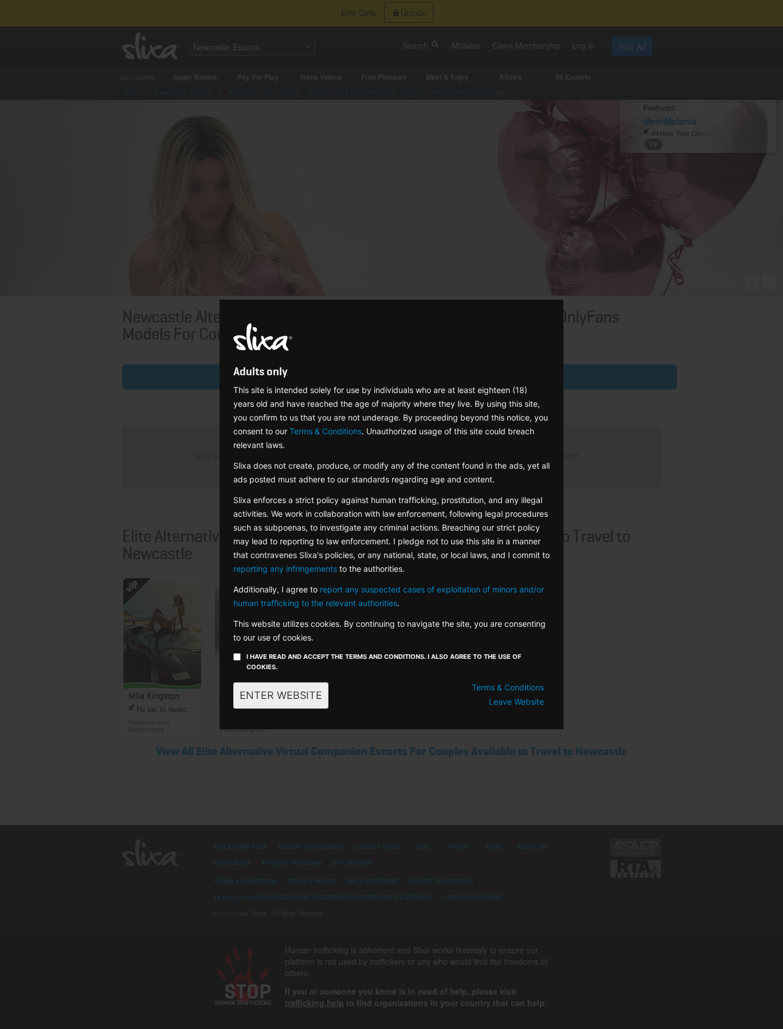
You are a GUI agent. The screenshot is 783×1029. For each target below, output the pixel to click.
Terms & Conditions (325, 431)
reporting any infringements (285, 569)
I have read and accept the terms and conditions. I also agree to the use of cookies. (383, 662)
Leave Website (516, 701)
